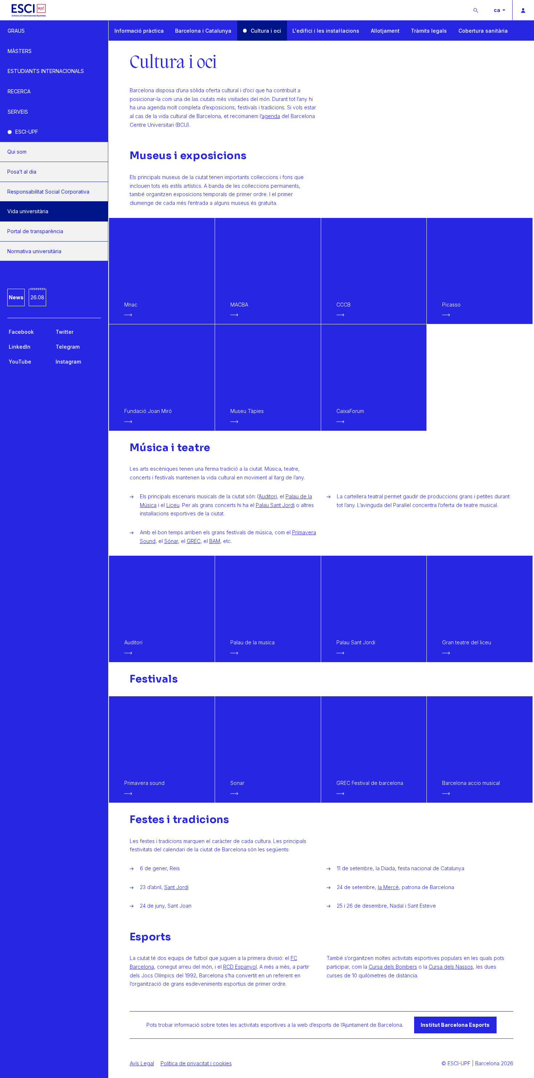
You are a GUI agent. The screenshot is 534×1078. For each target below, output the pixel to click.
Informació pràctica (139, 31)
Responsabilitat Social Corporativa (48, 192)
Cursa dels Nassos (451, 967)
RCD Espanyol (240, 967)
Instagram (68, 361)
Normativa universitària (34, 251)
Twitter (64, 332)
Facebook (21, 332)
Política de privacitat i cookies (196, 1063)
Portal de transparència (35, 231)
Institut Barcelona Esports (455, 1025)
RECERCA (19, 91)
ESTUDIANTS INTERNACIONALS (46, 71)
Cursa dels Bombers (393, 967)
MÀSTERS (20, 51)
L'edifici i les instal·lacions (325, 31)
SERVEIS (18, 112)
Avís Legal (142, 1063)
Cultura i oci (266, 31)
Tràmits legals (429, 31)
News (16, 297)
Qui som (17, 152)
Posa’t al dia (21, 172)
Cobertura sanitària (483, 31)
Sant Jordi (176, 887)
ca (497, 10)
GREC (194, 541)
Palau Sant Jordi (275, 505)
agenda (271, 116)
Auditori (268, 496)
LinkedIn (20, 347)
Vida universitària (27, 211)
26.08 (37, 297)
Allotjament (385, 31)
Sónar (171, 541)
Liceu (172, 505)
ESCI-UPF (26, 132)
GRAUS (16, 31)
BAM (214, 541)
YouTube (20, 361)
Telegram (68, 347)
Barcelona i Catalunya (203, 31)
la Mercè (388, 887)
